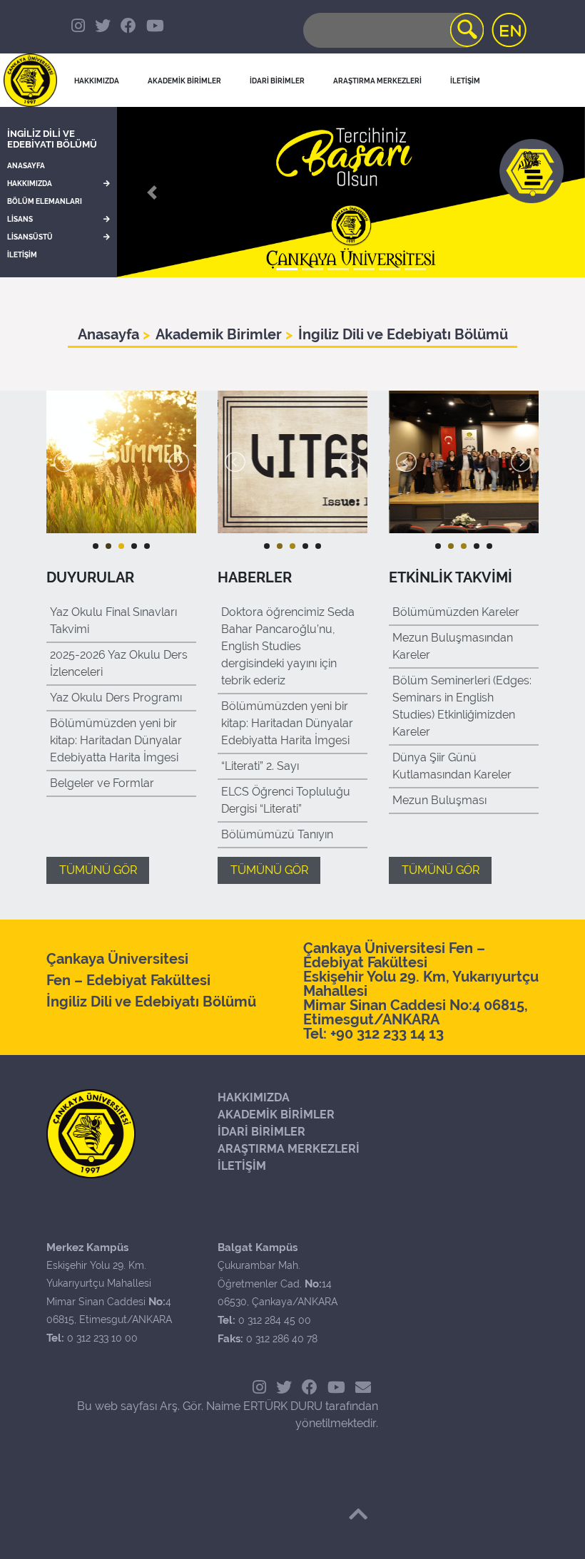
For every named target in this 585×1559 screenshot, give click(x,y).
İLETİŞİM (22, 255)
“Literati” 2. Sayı (260, 766)
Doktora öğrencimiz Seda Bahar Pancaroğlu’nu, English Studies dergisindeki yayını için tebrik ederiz (288, 646)
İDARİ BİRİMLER (277, 81)
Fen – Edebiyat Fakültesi (128, 980)
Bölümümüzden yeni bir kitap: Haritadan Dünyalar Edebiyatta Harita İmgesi (116, 740)
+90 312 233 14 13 (387, 1033)
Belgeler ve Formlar (102, 783)
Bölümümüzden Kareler (455, 612)
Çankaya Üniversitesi (117, 958)
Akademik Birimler (220, 334)
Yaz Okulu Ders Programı (116, 697)
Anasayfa (110, 334)
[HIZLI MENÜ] (531, 171)
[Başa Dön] (358, 1514)
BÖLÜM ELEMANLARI (44, 201)
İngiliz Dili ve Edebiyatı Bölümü (52, 139)
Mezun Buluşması (439, 800)
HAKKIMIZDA (29, 183)
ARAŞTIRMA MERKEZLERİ (289, 1149)
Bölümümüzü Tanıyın (277, 834)
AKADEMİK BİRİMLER (276, 1114)
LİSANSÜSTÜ (30, 237)
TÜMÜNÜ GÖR (98, 870)
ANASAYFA (26, 166)
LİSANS (20, 219)
